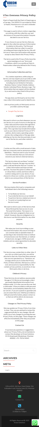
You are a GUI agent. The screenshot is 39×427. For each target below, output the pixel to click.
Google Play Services (15, 111)
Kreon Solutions (19, 422)
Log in (7, 370)
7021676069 (19, 409)
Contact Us (19, 400)
